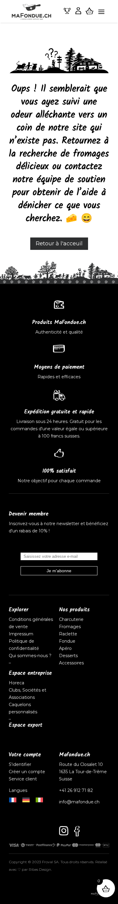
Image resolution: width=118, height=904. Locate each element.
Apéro (65, 648)
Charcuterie (71, 619)
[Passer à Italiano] (39, 799)
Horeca (16, 683)
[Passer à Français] (12, 799)
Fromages (70, 626)
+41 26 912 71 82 (76, 790)
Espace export (25, 725)
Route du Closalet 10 (81, 764)
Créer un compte (27, 771)
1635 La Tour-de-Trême (83, 771)
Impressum (21, 634)
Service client (23, 779)
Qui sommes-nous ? (30, 655)
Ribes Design (40, 869)
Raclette (68, 634)
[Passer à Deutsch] (26, 799)
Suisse (65, 779)
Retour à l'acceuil (59, 243)
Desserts (68, 655)
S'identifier (20, 764)
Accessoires (71, 663)
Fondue (67, 641)
